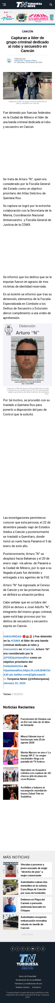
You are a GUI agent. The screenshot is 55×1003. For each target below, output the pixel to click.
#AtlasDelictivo (13, 666)
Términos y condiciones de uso (28, 984)
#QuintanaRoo (13, 670)
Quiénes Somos (23, 987)
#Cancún (28, 649)
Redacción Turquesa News (25, 61)
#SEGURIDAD (13, 636)
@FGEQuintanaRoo (16, 657)
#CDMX (15, 640)
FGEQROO (17, 694)
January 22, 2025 (15, 683)
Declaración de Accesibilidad (28, 980)
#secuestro (11, 649)
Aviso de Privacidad (27, 976)
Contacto (36, 987)
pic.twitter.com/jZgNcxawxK (27, 674)
